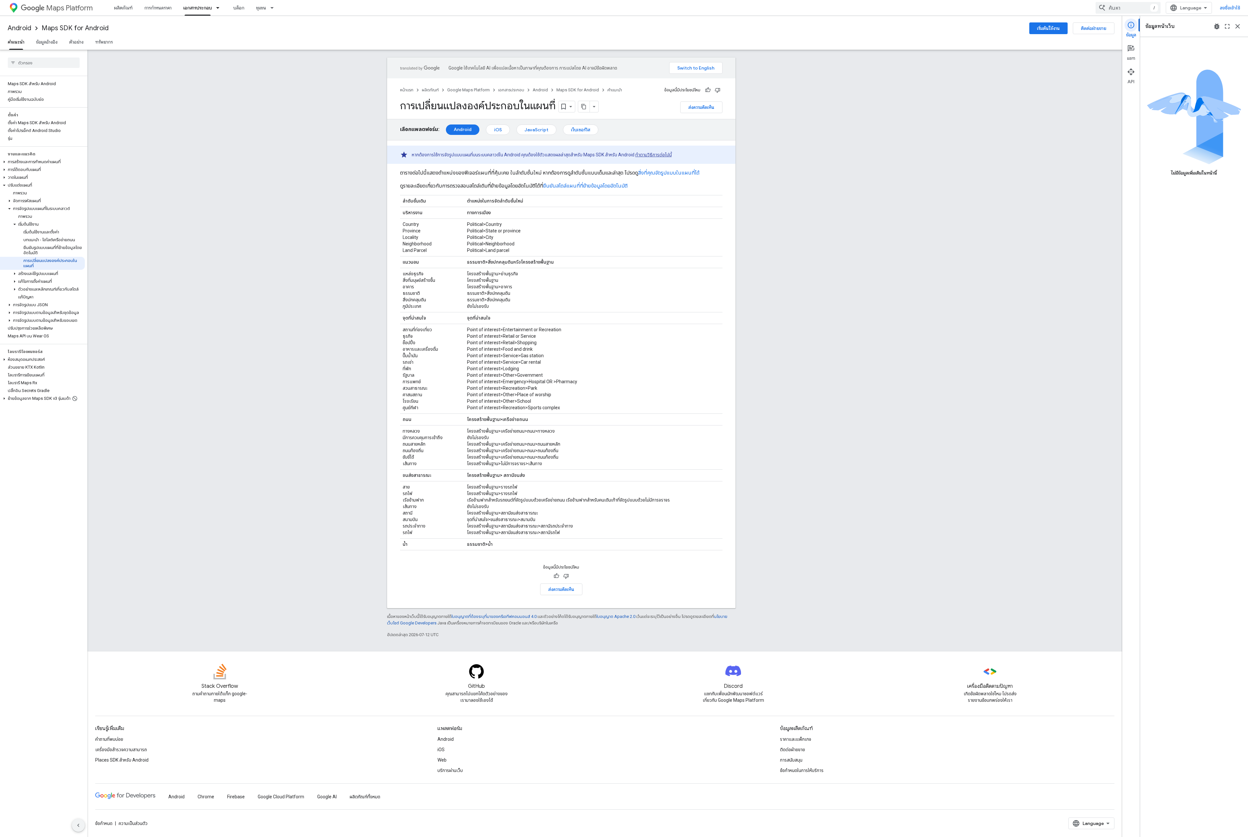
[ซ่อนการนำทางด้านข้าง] (78, 825)
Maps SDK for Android (75, 28)
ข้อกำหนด (103, 823)
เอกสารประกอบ (197, 8)
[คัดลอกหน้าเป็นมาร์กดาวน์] (584, 106)
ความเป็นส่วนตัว (133, 823)
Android (19, 28)
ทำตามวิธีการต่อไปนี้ (653, 154)
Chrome (206, 796)
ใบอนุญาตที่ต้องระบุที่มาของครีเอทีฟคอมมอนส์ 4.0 (494, 616)
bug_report (1217, 26)
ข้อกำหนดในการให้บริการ (802, 770)
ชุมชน (261, 8)
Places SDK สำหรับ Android (122, 760)
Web (442, 760)
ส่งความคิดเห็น (701, 107)
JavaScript (536, 130)
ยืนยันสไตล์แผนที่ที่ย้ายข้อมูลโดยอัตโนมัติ (585, 186)
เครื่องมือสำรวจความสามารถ (121, 749)
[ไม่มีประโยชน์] (717, 90)
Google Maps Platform (468, 89)
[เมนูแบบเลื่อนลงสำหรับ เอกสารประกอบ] (220, 8)
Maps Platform (69, 8)
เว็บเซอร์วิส (580, 130)
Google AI (327, 796)
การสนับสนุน (791, 760)
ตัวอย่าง (76, 42)
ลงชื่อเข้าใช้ (1230, 7)
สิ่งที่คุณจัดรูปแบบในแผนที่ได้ (668, 173)
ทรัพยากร (104, 42)
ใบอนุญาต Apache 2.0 (615, 616)
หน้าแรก (406, 89)
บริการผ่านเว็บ (450, 770)
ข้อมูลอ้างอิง (47, 42)
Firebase (236, 796)
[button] (42, 162)
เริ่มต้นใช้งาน (1048, 28)
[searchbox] (44, 63)
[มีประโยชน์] (708, 90)
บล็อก (238, 8)
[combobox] (1128, 8)
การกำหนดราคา (158, 8)
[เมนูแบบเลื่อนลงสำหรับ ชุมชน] (274, 8)
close (1238, 26)
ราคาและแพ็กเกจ (795, 739)
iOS (498, 130)
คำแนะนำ (16, 42)
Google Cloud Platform (281, 796)
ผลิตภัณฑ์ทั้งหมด (365, 796)
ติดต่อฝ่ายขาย (1093, 28)
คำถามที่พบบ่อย (109, 739)
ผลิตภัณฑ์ (123, 8)
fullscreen (1227, 26)
